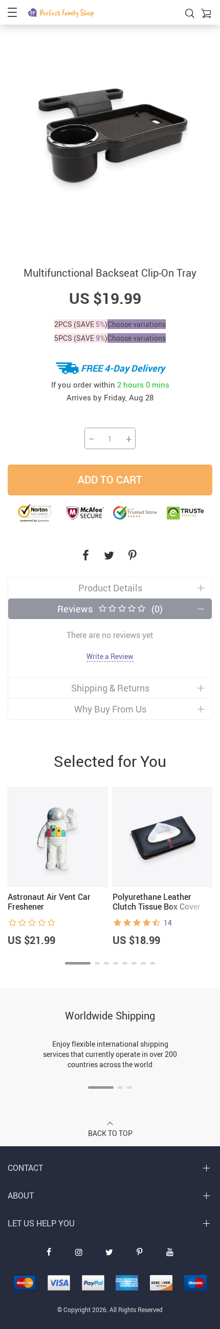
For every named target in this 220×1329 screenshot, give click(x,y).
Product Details (110, 588)
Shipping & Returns (110, 688)
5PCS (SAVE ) (80, 338)
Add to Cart (110, 480)
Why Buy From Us (110, 709)
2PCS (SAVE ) (80, 324)
